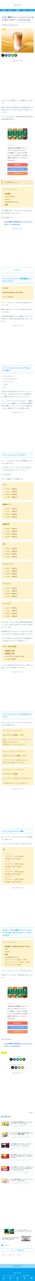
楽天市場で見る (17, 164)
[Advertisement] (17, 79)
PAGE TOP (18, 1266)
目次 (15, 270)
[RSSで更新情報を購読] (22, 1067)
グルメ (4, 1052)
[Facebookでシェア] (6, 55)
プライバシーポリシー (9, 1275)
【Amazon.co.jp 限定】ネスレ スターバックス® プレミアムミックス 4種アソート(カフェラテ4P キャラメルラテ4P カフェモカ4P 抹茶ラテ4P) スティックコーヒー (17, 153)
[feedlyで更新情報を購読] (19, 1067)
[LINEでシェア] (12, 55)
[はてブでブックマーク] (9, 55)
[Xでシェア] (2, 55)
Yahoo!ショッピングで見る (17, 169)
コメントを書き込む (17, 1250)
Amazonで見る (17, 173)
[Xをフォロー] (12, 1067)
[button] (15, 55)
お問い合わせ (25, 1275)
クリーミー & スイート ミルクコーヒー (19, 107)
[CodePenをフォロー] (15, 1067)
